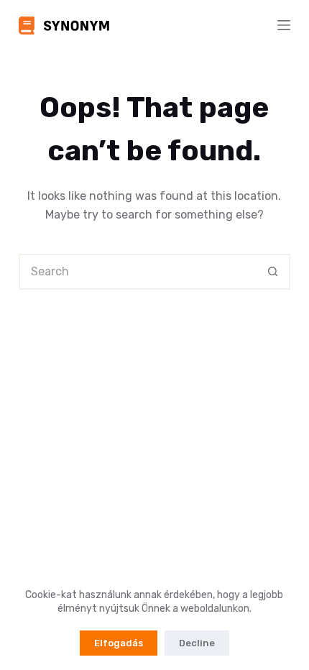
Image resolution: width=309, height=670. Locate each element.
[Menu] (283, 25)
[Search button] (272, 271)
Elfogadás (118, 643)
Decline (197, 643)
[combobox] (138, 272)
